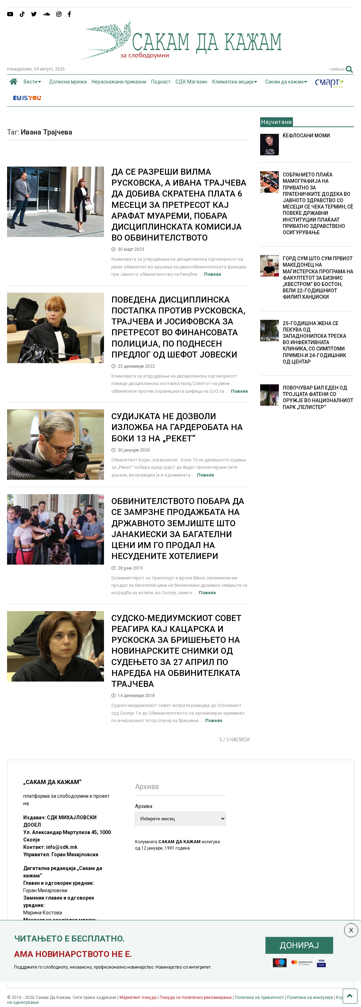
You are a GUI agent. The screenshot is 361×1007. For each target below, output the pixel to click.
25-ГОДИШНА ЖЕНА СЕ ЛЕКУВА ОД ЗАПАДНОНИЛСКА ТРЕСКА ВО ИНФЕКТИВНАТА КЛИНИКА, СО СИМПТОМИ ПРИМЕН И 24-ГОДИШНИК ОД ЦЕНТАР (314, 343)
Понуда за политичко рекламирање (196, 997)
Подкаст (161, 82)
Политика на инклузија (310, 997)
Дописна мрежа (68, 82)
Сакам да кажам (284, 82)
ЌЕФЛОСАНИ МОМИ (306, 135)
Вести (30, 82)
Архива (143, 806)
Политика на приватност (259, 997)
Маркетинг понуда (139, 997)
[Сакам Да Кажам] (180, 57)
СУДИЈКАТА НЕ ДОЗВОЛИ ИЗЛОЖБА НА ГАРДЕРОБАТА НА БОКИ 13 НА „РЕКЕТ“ (177, 427)
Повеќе (212, 274)
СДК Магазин (191, 82)
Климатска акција (232, 82)
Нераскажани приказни (119, 82)
